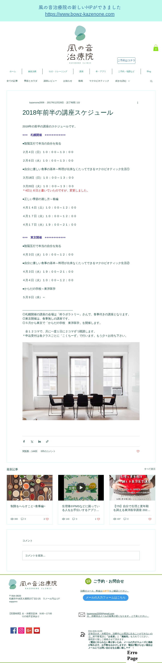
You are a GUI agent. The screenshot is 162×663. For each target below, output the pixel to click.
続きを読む (121, 81)
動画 (80, 81)
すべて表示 (149, 469)
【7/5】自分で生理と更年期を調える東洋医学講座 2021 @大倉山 (131, 508)
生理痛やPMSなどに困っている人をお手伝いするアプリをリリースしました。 (81, 508)
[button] (156, 48)
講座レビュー (50, 81)
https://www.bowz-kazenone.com (80, 14)
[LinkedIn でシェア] (39, 441)
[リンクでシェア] (47, 441)
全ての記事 (12, 81)
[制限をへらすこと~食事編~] (30, 488)
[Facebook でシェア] (23, 441)
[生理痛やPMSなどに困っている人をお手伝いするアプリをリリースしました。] (81, 488)
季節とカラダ (30, 81)
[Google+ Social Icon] (29, 630)
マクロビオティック (99, 81)
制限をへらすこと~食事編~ (28, 506)
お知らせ (67, 81)
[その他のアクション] (138, 103)
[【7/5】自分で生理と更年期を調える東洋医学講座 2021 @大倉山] (132, 488)
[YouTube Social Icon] (37, 630)
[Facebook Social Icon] (13, 630)
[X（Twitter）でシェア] (31, 441)
